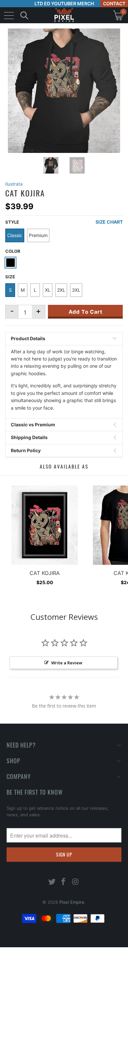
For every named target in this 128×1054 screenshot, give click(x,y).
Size (10, 276)
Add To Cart (85, 311)
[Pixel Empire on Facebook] (64, 882)
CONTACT (114, 3)
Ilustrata (14, 184)
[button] (22, 1049)
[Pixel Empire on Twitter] (52, 882)
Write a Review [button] (66, 663)
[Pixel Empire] (64, 15)
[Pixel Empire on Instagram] (75, 882)
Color (12, 251)
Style (12, 222)
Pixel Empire (71, 902)
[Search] (24, 15)
